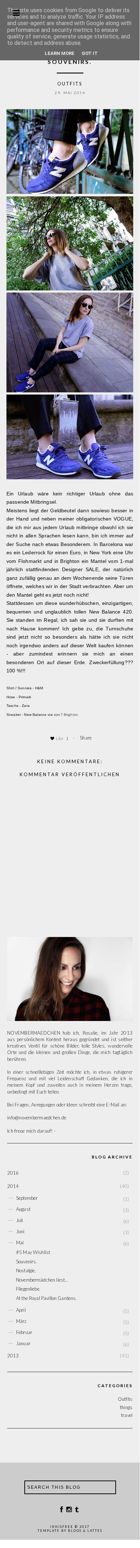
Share (86, 738)
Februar (24, 1332)
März (21, 1321)
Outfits (69, 84)
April (21, 1310)
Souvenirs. (26, 1261)
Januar (23, 1343)
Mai (20, 1242)
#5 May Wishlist (33, 1252)
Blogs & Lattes (85, 1531)
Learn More (59, 53)
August (23, 1209)
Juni (20, 1231)
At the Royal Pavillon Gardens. (46, 1298)
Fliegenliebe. (28, 1289)
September (27, 1198)
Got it (90, 53)
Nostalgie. (26, 1270)
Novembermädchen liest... (42, 1280)
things (126, 1407)
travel (126, 1415)
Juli (19, 1220)
